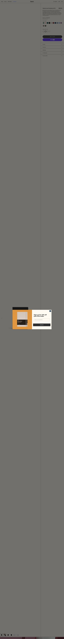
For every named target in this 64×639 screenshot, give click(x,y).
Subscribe (42, 324)
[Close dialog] (50, 311)
